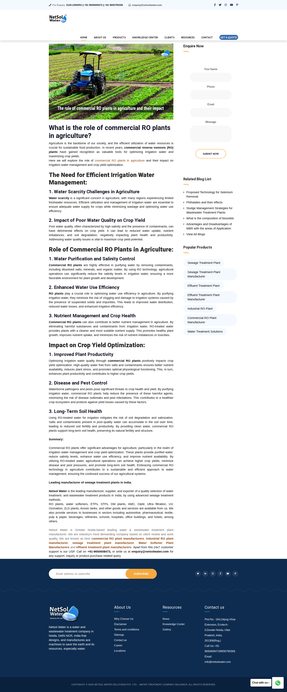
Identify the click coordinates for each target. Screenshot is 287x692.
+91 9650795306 (114, 5)
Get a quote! (228, 37)
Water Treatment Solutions (205, 331)
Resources (188, 37)
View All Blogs (195, 234)
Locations (120, 650)
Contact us (120, 640)
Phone (211, 86)
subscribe (141, 574)
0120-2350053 (74, 5)
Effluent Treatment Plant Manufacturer (204, 297)
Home (83, 37)
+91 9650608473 (93, 5)
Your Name (210, 69)
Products (119, 37)
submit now (211, 153)
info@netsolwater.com (218, 661)
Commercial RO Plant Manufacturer (202, 320)
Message (210, 122)
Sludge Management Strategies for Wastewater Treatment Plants (209, 210)
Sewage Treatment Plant (204, 262)
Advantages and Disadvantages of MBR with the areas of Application (209, 226)
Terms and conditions (126, 629)
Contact (207, 37)
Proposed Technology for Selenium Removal (209, 194)
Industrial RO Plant (200, 308)
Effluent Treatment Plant (204, 285)
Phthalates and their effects (204, 202)
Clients (169, 37)
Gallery (167, 629)
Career (118, 645)
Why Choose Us (123, 618)
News (166, 618)
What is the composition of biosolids (210, 218)
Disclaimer (120, 624)
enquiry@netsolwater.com (147, 5)
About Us (100, 37)
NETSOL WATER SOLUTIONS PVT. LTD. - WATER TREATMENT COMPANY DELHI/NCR (140, 684)
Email (210, 104)
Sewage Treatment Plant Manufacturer (204, 274)
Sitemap (119, 634)
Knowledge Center (145, 37)
